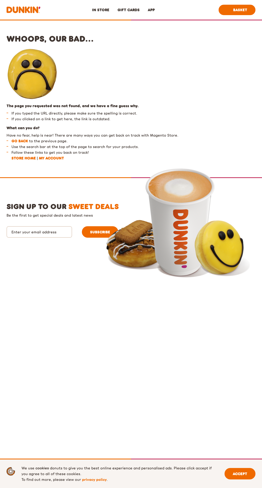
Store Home (23, 158)
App (151, 10)
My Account (51, 158)
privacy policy (94, 479)
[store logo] (23, 10)
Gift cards (128, 10)
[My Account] (208, 10)
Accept (240, 473)
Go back (19, 141)
